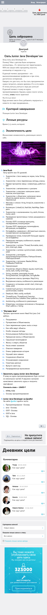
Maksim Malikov (18, 508)
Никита (14, 497)
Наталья (15, 486)
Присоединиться (23, 588)
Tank (14, 476)
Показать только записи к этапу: (14, 532)
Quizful (14, 401)
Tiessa (14, 465)
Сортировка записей (10, 524)
